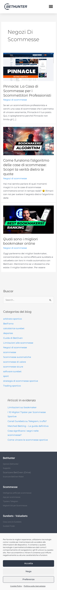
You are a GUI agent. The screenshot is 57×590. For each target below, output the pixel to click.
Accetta (28, 563)
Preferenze (28, 579)
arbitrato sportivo (12, 319)
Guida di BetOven (13, 338)
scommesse (9, 352)
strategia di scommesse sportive (20, 381)
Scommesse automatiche (17, 357)
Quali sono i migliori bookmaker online (20, 241)
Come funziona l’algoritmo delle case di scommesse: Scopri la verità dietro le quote (26, 167)
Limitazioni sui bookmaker (22, 407)
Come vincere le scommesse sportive (28, 440)
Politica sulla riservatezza (34, 586)
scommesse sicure (13, 366)
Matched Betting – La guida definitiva (28, 426)
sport (6, 376)
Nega (28, 571)
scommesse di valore (14, 362)
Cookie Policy (16, 586)
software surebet (12, 371)
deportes (8, 333)
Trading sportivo (12, 385)
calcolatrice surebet (13, 328)
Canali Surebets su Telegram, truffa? (27, 421)
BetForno (8, 323)
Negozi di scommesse (15, 347)
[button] (51, 6)
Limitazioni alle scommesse (18, 343)
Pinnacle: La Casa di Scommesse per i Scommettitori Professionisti (27, 90)
